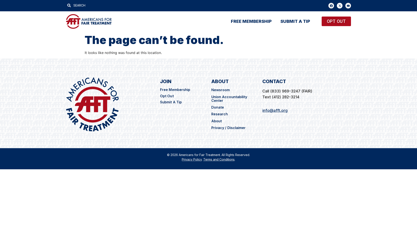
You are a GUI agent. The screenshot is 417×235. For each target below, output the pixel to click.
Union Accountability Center (229, 99)
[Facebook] (331, 5)
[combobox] (131, 5)
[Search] (202, 5)
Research (219, 114)
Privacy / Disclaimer (229, 128)
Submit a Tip (295, 21)
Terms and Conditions (219, 159)
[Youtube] (348, 5)
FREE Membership (251, 21)
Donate (217, 107)
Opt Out (167, 96)
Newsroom (220, 90)
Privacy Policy (192, 159)
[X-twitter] (340, 5)
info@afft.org (275, 110)
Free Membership (175, 89)
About (216, 121)
